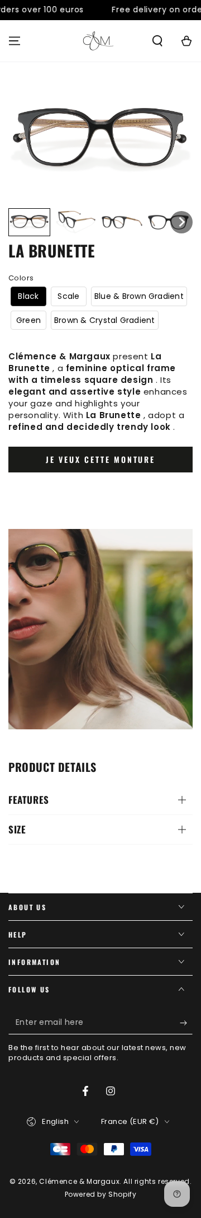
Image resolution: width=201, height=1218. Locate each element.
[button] (157, 40)
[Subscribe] (186, 1023)
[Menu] (14, 40)
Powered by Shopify (101, 1194)
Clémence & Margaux (79, 1181)
